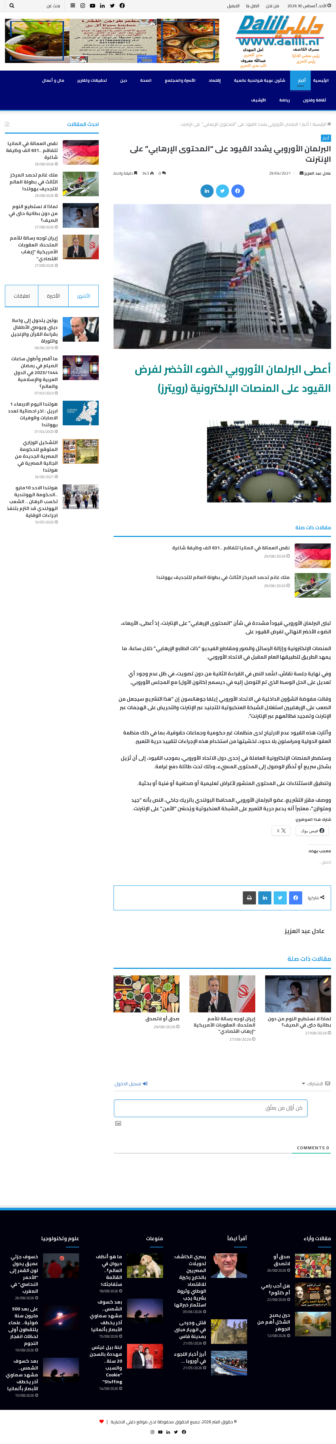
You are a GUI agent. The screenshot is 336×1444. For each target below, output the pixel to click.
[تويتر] (222, 191)
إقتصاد (215, 80)
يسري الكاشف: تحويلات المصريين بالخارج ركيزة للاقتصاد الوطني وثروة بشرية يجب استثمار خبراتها (190, 1280)
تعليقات (22, 296)
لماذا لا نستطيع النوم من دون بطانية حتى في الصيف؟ (299, 1021)
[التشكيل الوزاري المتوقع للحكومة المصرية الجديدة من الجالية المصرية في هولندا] (81, 451)
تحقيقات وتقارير (92, 80)
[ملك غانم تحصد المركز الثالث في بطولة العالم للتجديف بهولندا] (313, 585)
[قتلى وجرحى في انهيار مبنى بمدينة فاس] (229, 1331)
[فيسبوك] (237, 191)
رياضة (284, 100)
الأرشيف (258, 100)
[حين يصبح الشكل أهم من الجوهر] (313, 1324)
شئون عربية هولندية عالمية (259, 80)
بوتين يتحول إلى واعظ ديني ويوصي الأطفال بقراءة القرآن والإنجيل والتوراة (34, 330)
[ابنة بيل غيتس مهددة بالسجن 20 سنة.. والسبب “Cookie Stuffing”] (145, 1356)
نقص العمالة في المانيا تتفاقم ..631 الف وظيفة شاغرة (231, 547)
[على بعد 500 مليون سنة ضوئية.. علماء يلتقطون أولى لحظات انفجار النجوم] (61, 1318)
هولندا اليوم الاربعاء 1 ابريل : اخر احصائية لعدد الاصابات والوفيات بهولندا (33, 414)
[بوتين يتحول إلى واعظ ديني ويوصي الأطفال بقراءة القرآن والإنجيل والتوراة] (81, 329)
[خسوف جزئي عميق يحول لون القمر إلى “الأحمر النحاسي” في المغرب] (61, 1265)
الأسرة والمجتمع (180, 80)
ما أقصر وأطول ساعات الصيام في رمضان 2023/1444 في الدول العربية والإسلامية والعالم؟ (34, 372)
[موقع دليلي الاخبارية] (280, 41)
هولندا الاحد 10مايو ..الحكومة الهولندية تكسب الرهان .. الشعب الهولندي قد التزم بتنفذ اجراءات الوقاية (32, 501)
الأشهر (83, 296)
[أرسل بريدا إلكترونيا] (302, 173)
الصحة (146, 80)
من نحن (272, 6)
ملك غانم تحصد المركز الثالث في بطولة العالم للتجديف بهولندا (223, 577)
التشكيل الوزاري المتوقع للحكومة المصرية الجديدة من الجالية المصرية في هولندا (36, 456)
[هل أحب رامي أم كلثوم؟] (313, 1295)
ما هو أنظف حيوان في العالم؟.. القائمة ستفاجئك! (109, 1270)
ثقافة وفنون (314, 100)
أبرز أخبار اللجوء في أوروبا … (190, 1357)
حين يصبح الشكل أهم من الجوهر (273, 1322)
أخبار (302, 80)
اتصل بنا (252, 6)
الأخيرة (53, 296)
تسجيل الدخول (128, 1083)
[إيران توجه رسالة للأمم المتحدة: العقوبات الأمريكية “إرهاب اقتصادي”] (222, 993)
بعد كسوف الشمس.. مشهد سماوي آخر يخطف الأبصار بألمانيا (106, 1316)
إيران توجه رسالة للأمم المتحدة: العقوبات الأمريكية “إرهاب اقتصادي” (224, 1024)
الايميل (233, 6)
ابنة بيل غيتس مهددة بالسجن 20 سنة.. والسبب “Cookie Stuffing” (106, 1364)
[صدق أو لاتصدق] (146, 993)
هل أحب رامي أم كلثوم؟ (275, 1289)
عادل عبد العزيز (317, 173)
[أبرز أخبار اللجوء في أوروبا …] (229, 1363)
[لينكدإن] (207, 191)
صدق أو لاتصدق (162, 1018)
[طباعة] (249, 897)
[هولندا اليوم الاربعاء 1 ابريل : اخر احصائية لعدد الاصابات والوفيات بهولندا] (81, 413)
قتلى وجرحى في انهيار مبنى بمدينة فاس (190, 1329)
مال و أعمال (53, 80)
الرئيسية (321, 80)
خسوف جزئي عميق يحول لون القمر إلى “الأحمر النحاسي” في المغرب (24, 1273)
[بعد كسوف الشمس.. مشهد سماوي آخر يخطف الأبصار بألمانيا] (145, 1311)
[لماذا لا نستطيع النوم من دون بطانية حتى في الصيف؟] (298, 993)
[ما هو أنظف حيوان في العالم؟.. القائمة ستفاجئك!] (145, 1265)
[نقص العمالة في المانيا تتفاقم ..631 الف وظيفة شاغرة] (313, 555)
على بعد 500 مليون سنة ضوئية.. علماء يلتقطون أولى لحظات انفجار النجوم (23, 1326)
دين (123, 80)
